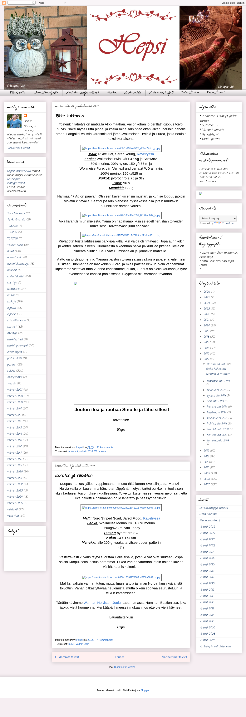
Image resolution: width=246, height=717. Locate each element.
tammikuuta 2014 (218, 441)
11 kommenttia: (106, 447)
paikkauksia (14, 358)
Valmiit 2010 (206, 621)
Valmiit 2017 (206, 577)
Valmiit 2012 (206, 609)
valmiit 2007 (14, 390)
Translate (228, 224)
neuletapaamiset (17, 346)
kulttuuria (13, 289)
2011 (206, 462)
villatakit (12, 510)
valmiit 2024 (14, 497)
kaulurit (12, 270)
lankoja (11, 302)
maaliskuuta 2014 (218, 429)
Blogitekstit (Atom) (124, 667)
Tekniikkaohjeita (46, 93)
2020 (207, 326)
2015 (207, 354)
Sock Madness (16, 214)
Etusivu (120, 657)
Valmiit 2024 (190, 93)
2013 (207, 451)
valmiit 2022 (14, 484)
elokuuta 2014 (216, 401)
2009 (207, 473)
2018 (207, 337)
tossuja (11, 384)
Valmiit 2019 (206, 565)
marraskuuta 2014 (218, 381)
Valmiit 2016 (206, 584)
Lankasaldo (133, 93)
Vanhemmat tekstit (174, 657)
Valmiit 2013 (206, 602)
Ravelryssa (145, 154)
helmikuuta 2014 (217, 435)
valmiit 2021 (14, 478)
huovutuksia (14, 258)
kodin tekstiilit (15, 277)
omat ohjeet (14, 352)
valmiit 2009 (15, 402)
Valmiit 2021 (206, 552)
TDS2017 (12, 232)
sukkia (11, 371)
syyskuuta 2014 (217, 396)
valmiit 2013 (14, 428)
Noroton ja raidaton (73, 475)
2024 (207, 303)
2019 (207, 331)
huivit (71, 643)
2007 (207, 485)
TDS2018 (12, 239)
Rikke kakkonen (69, 116)
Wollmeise (100, 451)
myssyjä (73, 451)
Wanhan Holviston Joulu (102, 603)
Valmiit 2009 (207, 628)
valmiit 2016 (14, 447)
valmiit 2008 (15, 396)
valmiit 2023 (14, 491)
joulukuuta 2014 (217, 364)
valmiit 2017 (14, 453)
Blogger (144, 690)
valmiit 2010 (14, 409)
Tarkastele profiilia (18, 148)
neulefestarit (15, 340)
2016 (207, 348)
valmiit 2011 (14, 415)
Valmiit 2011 (206, 615)
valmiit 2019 (14, 465)
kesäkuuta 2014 (217, 413)
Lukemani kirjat (161, 93)
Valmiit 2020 (207, 558)
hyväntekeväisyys (18, 264)
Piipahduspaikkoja (210, 521)
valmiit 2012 (14, 421)
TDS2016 (12, 226)
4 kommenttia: (105, 639)
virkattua (13, 516)
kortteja (12, 283)
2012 (207, 457)
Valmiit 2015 (206, 590)
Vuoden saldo (15, 245)
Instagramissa (16, 183)
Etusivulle (18, 93)
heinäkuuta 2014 (217, 407)
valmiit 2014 (86, 451)
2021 (207, 320)
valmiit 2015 (14, 440)
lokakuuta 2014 (216, 390)
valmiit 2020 (14, 472)
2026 (207, 292)
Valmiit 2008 (207, 634)
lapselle (11, 314)
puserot (11, 365)
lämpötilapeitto (16, 321)
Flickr (112, 93)
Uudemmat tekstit (67, 657)
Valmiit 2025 (216, 93)
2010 (207, 468)
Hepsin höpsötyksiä (19, 171)
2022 (207, 314)
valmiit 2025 (14, 503)
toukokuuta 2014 (217, 418)
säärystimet (14, 377)
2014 (207, 359)
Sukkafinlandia (16, 220)
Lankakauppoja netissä (82, 93)
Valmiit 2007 (207, 640)
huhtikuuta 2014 (217, 424)
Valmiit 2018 (206, 571)
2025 (207, 297)
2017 (207, 342)
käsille (11, 295)
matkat (12, 327)
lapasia (11, 308)
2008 (207, 479)
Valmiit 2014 (206, 596)
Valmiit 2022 (207, 546)
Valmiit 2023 (207, 540)
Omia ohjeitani (208, 514)
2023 (207, 309)
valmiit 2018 (14, 459)
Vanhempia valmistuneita (215, 647)
